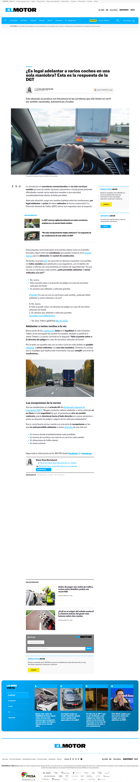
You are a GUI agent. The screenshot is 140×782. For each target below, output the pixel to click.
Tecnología (58, 20)
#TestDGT (33, 295)
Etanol (96, 1)
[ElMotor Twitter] (73, 759)
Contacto (59, 759)
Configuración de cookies (29, 759)
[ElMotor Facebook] (70, 759)
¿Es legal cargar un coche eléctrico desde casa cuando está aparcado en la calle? (70, 717)
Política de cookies (42, 759)
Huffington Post (49, 776)
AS (9, 712)
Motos (33, 1)
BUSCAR (106, 226)
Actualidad (13, 20)
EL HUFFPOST (12, 700)
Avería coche (41, 1)
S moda (83, 779)
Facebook (73, 453)
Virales (49, 20)
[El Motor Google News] (81, 759)
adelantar (30, 347)
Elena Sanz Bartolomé (45, 89)
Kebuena (104, 776)
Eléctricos (23, 20)
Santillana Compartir (77, 773)
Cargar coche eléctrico (53, 1)
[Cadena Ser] (132, 10)
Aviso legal (5, 759)
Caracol (106, 773)
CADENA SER (11, 717)
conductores (49, 330)
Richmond (45, 779)
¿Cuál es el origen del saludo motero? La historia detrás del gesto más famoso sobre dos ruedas (76, 613)
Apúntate (33, 670)
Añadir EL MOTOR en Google (104, 90)
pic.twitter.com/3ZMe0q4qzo (42, 315)
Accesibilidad (51, 759)
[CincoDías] (114, 10)
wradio (66, 776)
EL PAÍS (10, 706)
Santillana (66, 773)
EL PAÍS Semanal (89, 776)
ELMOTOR (11, 695)
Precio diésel (82, 1)
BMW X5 (12, 1)
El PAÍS (46, 773)
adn (99, 773)
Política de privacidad (15, 759)
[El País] (101, 10)
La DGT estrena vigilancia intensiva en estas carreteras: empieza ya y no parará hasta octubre (65, 221)
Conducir (33, 20)
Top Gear (73, 1)
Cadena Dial (82, 776)
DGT (46, 261)
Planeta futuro (97, 776)
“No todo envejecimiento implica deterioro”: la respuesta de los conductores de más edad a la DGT (66, 234)
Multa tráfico (65, 1)
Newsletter (72, 20)
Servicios (93, 20)
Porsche (89, 1)
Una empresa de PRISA (28, 775)
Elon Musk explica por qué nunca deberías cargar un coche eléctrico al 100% (121, 717)
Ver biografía (41, 469)
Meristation (101, 779)
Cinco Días (74, 776)
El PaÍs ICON (74, 779)
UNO (60, 776)
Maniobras (61, 475)
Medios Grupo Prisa (28, 779)
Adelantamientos (42, 475)
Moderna (55, 779)
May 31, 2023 (62, 320)
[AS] (107, 10)
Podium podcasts (65, 779)
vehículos (68, 427)
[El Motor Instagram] (76, 759)
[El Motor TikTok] (78, 759)
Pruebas (41, 20)
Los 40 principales (56, 773)
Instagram (87, 453)
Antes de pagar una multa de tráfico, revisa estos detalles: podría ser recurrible (75, 589)
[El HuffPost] (124, 10)
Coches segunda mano (23, 1)
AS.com (92, 773)
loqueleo (92, 779)
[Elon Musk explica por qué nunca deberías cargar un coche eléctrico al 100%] (122, 710)
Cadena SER (86, 773)
